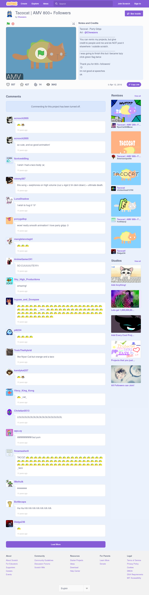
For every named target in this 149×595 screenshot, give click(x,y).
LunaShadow (21, 198)
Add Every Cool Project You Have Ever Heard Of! (123, 335)
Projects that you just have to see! (123, 360)
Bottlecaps (20, 501)
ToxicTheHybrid (23, 350)
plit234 (17, 330)
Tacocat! (121, 251)
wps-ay (18, 430)
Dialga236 (19, 521)
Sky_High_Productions (27, 279)
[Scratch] (12, 3)
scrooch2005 (21, 118)
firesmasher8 (21, 451)
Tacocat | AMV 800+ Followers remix (129, 156)
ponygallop (20, 219)
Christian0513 (21, 410)
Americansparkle (124, 158)
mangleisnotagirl (23, 239)
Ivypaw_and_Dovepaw (26, 299)
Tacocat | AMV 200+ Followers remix (129, 124)
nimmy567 (19, 178)
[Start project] (8, 23)
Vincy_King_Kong (24, 390)
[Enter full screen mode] (73, 23)
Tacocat (121, 188)
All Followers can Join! (122, 385)
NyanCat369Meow (125, 127)
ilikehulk (18, 481)
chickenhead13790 (125, 190)
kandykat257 (21, 370)
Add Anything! (118, 285)
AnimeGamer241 (23, 259)
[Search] (56, 4)
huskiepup (121, 221)
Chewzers (22, 17)
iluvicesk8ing (21, 158)
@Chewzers (91, 32)
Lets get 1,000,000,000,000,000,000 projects (123, 310)
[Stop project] (13, 23)
